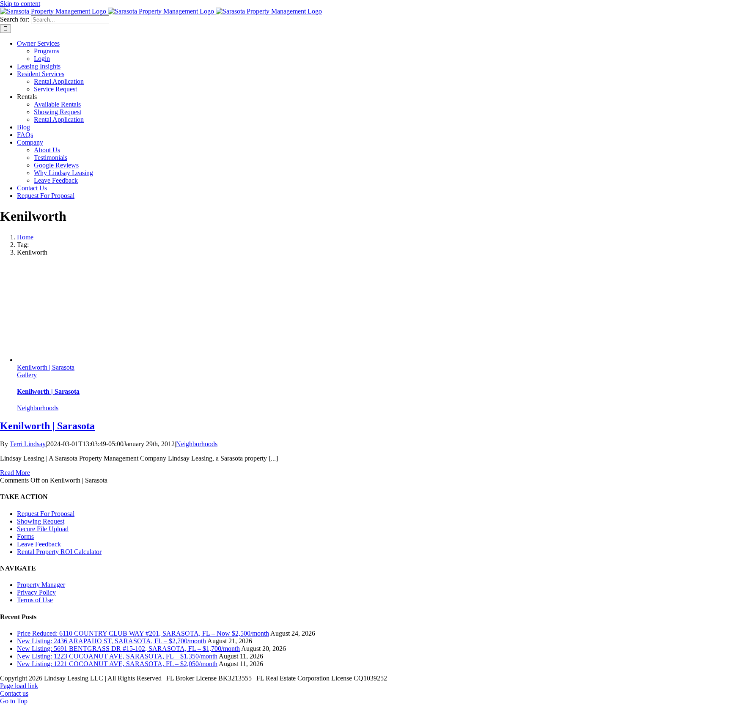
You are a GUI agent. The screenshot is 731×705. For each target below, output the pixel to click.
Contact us (14, 693)
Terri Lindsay (28, 443)
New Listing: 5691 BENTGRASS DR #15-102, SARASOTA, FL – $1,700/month (128, 648)
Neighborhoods (37, 407)
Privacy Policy (36, 592)
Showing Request (40, 521)
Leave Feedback (39, 544)
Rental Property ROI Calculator (59, 551)
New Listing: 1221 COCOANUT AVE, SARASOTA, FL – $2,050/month (117, 663)
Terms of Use (35, 600)
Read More (15, 472)
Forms (25, 536)
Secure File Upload (43, 528)
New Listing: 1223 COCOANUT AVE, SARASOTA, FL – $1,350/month (117, 656)
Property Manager (41, 584)
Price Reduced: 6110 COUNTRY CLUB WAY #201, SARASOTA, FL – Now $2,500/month (143, 633)
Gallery (27, 375)
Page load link (19, 685)
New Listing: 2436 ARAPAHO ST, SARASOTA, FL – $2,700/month (111, 641)
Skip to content (20, 3)
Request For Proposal (45, 513)
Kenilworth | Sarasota (45, 367)
